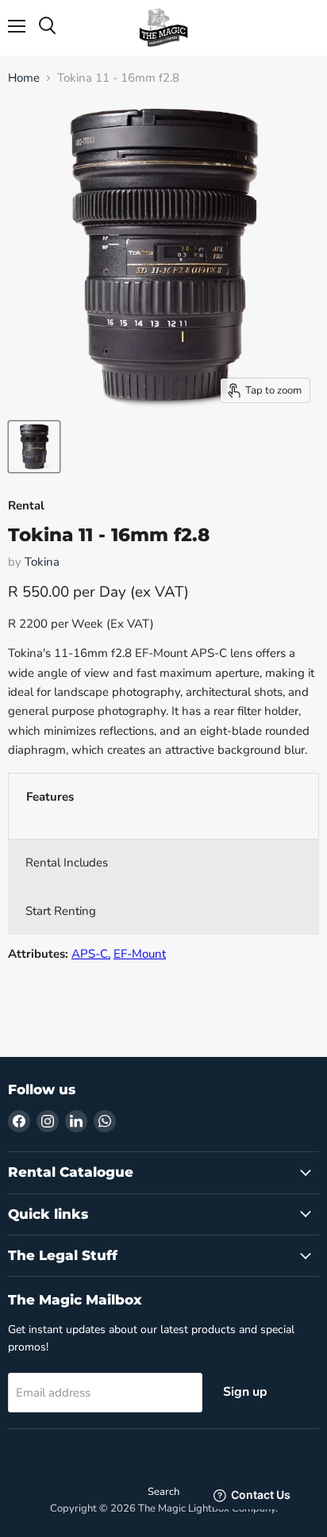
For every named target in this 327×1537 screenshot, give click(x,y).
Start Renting (60, 911)
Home (24, 78)
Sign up (245, 1392)
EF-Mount (139, 954)
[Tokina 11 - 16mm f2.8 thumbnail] (34, 446)
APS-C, (90, 954)
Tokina (42, 562)
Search (163, 1492)
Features (50, 797)
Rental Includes (66, 862)
